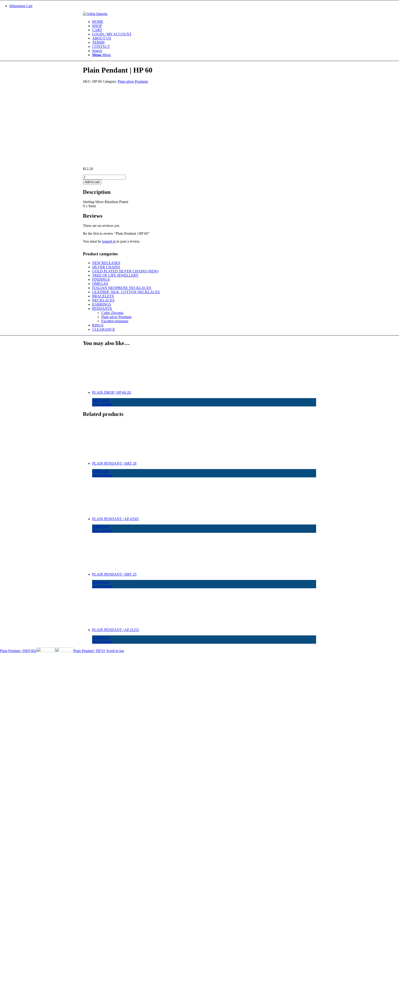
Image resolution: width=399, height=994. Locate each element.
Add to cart (92, 182)
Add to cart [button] (100, 400)
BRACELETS (103, 296)
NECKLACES (103, 300)
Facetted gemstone (114, 321)
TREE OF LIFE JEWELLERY (115, 275)
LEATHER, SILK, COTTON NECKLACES (126, 292)
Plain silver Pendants (133, 81)
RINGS (97, 325)
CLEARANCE (103, 329)
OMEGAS (100, 284)
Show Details (102, 404)
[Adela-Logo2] (95, 14)
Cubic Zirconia (112, 313)
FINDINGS (101, 279)
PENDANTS (102, 309)
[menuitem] (204, 22)
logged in (109, 241)
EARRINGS (101, 304)
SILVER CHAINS (106, 267)
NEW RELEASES (106, 263)
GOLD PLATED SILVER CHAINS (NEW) (125, 271)
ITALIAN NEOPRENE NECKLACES (121, 288)
